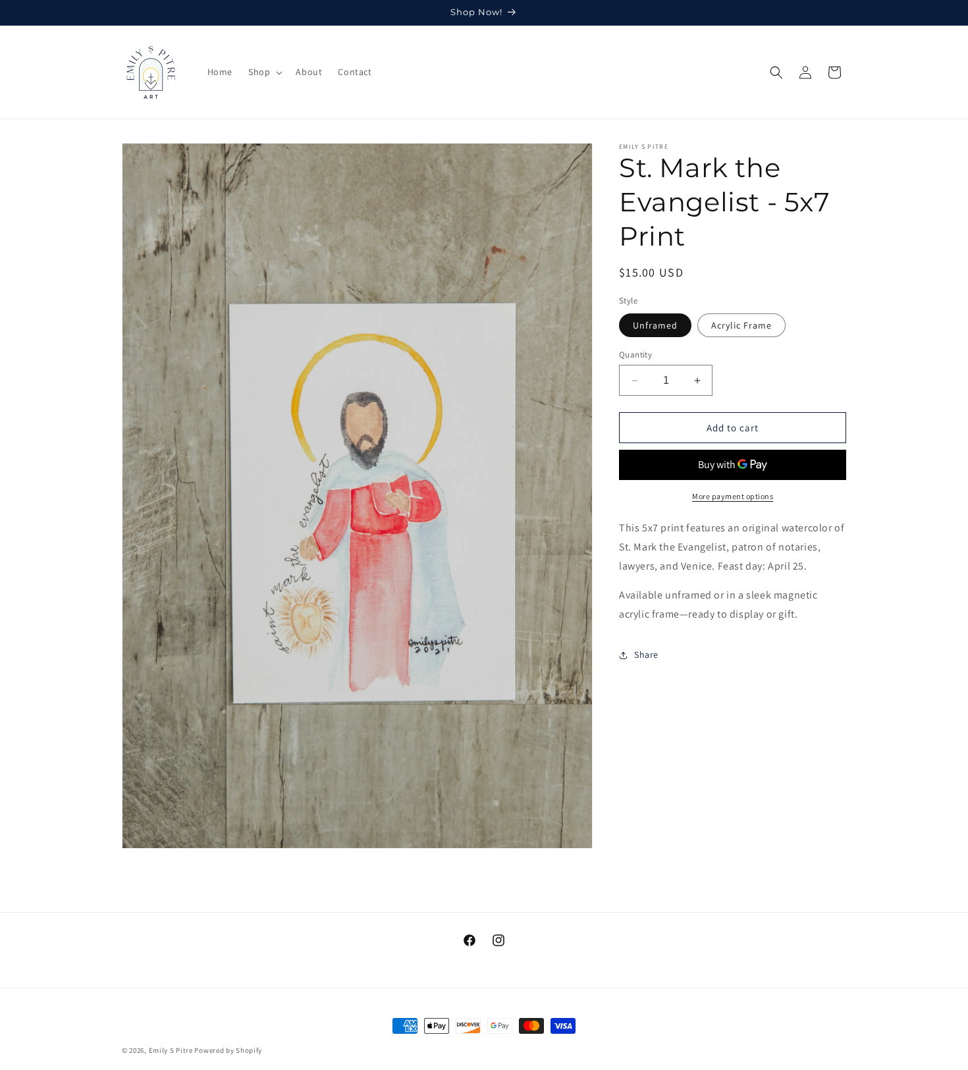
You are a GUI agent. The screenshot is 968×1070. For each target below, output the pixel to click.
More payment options (732, 496)
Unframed (655, 325)
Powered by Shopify (228, 1050)
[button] (264, 72)
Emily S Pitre (171, 1050)
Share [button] (646, 654)
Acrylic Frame (741, 325)
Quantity (635, 354)
